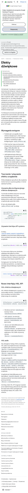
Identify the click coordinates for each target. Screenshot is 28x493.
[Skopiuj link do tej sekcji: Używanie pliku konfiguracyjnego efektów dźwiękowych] (18, 190)
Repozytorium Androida (7, 414)
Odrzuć (14, 24)
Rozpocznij (14, 29)
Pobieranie (3, 419)
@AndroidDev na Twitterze (8, 438)
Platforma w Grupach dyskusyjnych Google (11, 445)
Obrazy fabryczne (5, 424)
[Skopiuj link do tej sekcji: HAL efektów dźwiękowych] (22, 287)
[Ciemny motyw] (24, 211)
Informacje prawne (7, 481)
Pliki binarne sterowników (7, 426)
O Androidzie (4, 479)
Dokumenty (8, 58)
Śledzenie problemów (6, 473)
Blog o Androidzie (5, 440)
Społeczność (12, 479)
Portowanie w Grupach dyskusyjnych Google (12, 452)
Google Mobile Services (7, 468)
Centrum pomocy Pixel (6, 461)
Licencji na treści (20, 399)
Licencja (15, 481)
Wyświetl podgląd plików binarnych (10, 421)
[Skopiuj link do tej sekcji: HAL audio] (10, 341)
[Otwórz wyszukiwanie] (14, 2)
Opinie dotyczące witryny (8, 484)
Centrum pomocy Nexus (7, 463)
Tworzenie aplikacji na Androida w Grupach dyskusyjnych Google (12, 448)
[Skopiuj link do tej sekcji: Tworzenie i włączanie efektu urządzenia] (19, 177)
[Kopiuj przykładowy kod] (26, 211)
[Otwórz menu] (2, 2)
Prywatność (22, 481)
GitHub (3, 429)
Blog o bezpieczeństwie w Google (9, 443)
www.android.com (5, 466)
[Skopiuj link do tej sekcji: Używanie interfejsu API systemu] (2, 229)
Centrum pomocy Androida (8, 458)
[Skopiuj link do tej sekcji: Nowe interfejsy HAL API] (24, 284)
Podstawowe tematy (18, 58)
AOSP (2, 58)
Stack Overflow (5, 471)
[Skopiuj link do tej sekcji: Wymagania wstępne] (21, 131)
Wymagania (4, 416)
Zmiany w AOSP (18, 34)
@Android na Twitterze (7, 435)
